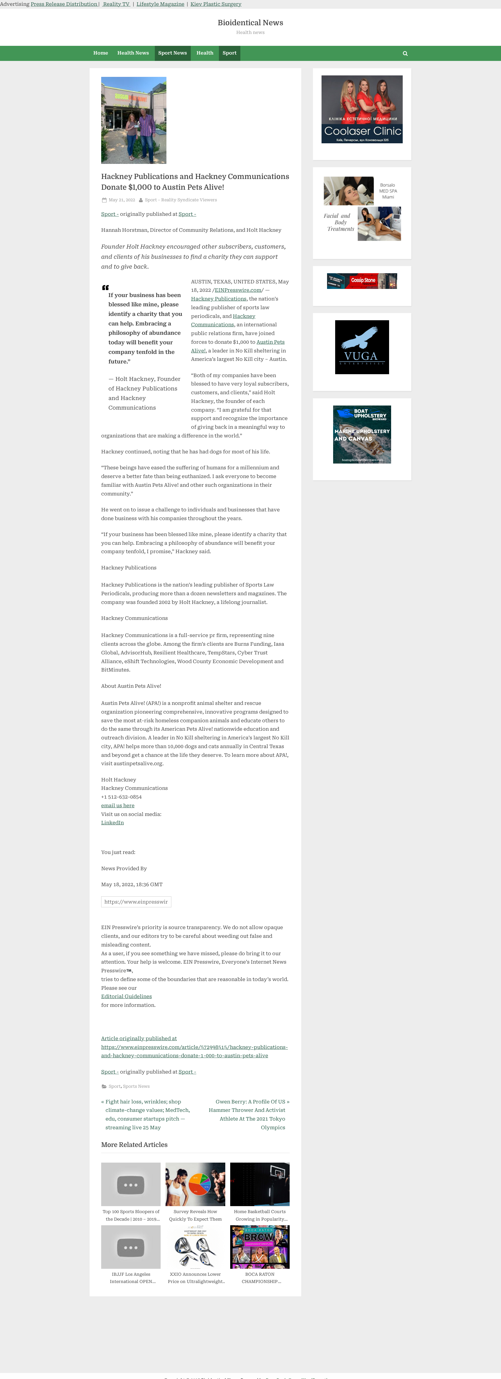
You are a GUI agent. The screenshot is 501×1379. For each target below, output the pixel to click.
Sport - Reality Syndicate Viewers (181, 199)
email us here (118, 805)
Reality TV (116, 4)
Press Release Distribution (64, 4)
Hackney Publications (218, 299)
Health (205, 53)
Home (100, 53)
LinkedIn (112, 823)
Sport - (110, 214)
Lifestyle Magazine (160, 4)
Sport (230, 53)
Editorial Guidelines (126, 996)
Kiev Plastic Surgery (216, 4)
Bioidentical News (250, 23)
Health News (133, 53)
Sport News (172, 53)
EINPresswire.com (238, 290)
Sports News (136, 1086)
